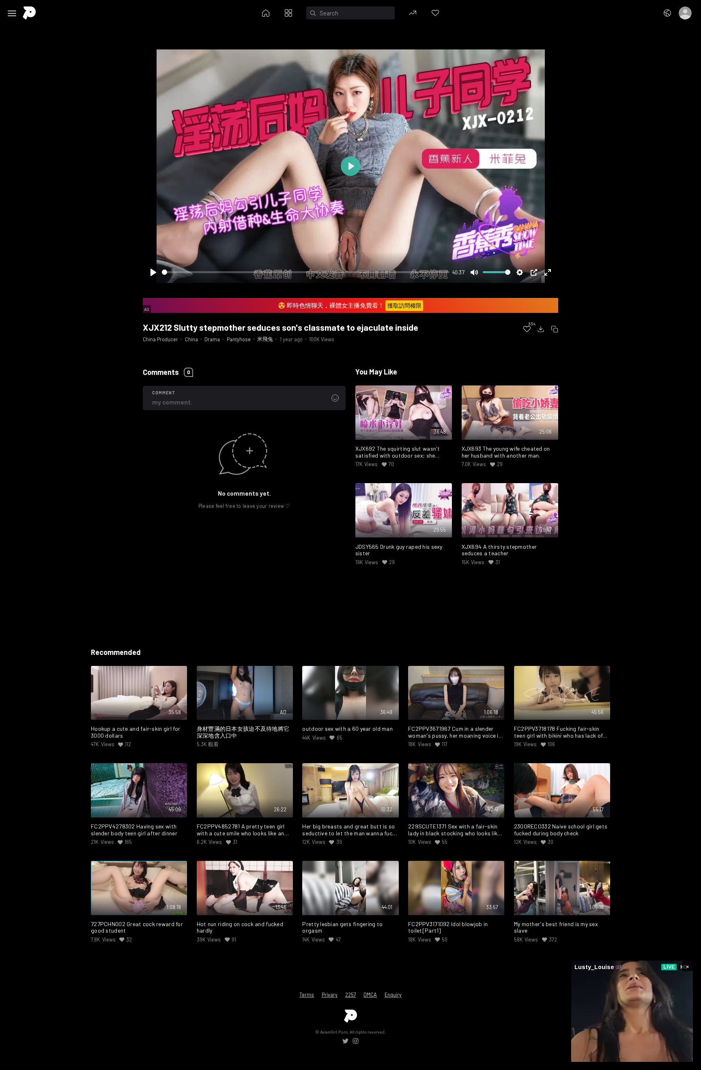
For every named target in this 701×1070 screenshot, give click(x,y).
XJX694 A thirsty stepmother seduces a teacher (499, 550)
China (191, 339)
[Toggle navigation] (12, 13)
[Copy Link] (554, 329)
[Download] (541, 329)
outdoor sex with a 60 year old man (347, 728)
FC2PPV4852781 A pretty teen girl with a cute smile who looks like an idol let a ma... (241, 830)
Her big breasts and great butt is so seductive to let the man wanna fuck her (348, 830)
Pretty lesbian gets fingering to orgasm (342, 927)
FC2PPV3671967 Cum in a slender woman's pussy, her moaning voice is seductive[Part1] (454, 732)
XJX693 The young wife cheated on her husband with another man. (506, 452)
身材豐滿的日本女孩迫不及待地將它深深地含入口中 (243, 732)
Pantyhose (239, 339)
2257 (350, 994)
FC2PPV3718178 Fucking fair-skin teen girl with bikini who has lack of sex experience (558, 732)
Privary (330, 994)
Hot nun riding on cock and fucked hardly (240, 927)
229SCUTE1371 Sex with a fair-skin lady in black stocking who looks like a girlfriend (454, 830)
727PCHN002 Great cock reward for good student (137, 927)
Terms (306, 994)
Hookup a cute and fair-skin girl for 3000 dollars (135, 732)
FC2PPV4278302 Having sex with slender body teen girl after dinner (134, 830)
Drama (212, 339)
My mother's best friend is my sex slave (556, 927)
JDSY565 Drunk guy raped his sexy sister (399, 550)
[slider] (305, 272)
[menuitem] (527, 329)
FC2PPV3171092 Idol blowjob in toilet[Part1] (448, 927)
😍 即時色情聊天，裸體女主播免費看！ (349, 305)
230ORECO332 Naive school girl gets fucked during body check (561, 830)
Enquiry (393, 994)
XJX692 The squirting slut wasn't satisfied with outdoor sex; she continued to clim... (397, 452)
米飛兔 (265, 339)
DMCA (370, 994)
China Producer (160, 339)
